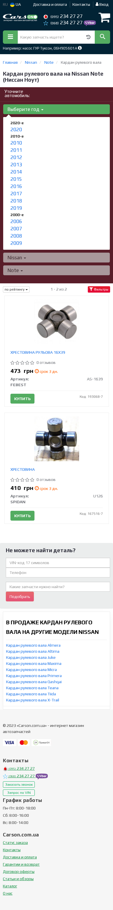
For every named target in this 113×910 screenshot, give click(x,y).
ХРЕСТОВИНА (22, 469)
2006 (16, 221)
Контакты (81, 4)
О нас (7, 893)
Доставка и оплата (50, 4)
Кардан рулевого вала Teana (32, 687)
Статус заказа (15, 842)
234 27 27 (66, 16)
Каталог (10, 886)
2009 (16, 243)
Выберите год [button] (24, 109)
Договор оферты (18, 871)
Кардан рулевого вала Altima (32, 651)
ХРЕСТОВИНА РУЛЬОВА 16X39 (37, 352)
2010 (16, 143)
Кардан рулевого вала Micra (31, 669)
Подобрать (20, 596)
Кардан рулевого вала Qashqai (34, 681)
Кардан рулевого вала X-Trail (32, 700)
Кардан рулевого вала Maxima (33, 663)
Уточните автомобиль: (17, 93)
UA (18, 4)
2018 (16, 201)
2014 (16, 172)
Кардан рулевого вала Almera (33, 645)
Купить (22, 398)
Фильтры (100, 289)
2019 (16, 208)
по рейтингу (15, 289)
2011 (16, 150)
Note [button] (14, 270)
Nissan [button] (15, 257)
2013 (16, 164)
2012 (16, 157)
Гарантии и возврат (21, 864)
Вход (104, 4)
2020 (16, 129)
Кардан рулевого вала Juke (31, 657)
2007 (16, 228)
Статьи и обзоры (18, 878)
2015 (16, 179)
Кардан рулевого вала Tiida (31, 694)
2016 (16, 186)
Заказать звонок (19, 785)
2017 (16, 193)
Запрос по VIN (19, 793)
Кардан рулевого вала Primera (34, 675)
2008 (16, 236)
